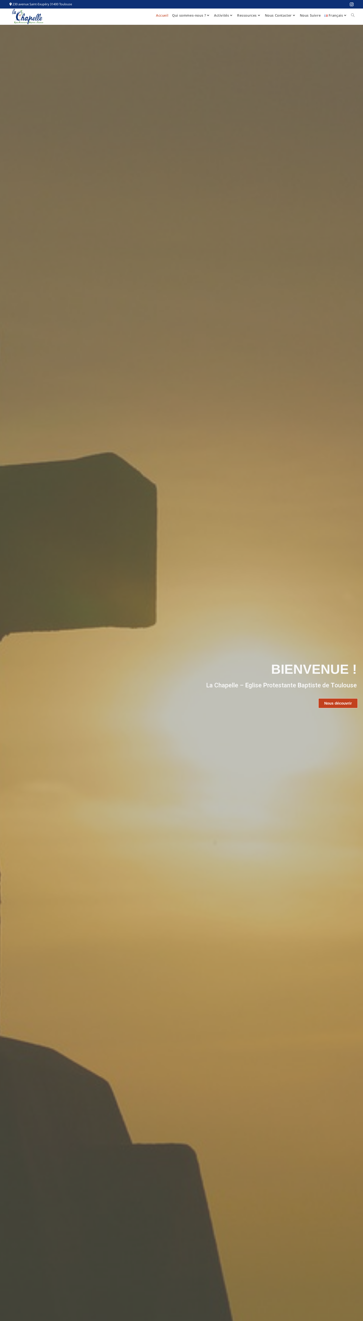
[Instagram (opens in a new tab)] (351, 4)
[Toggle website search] (352, 15)
